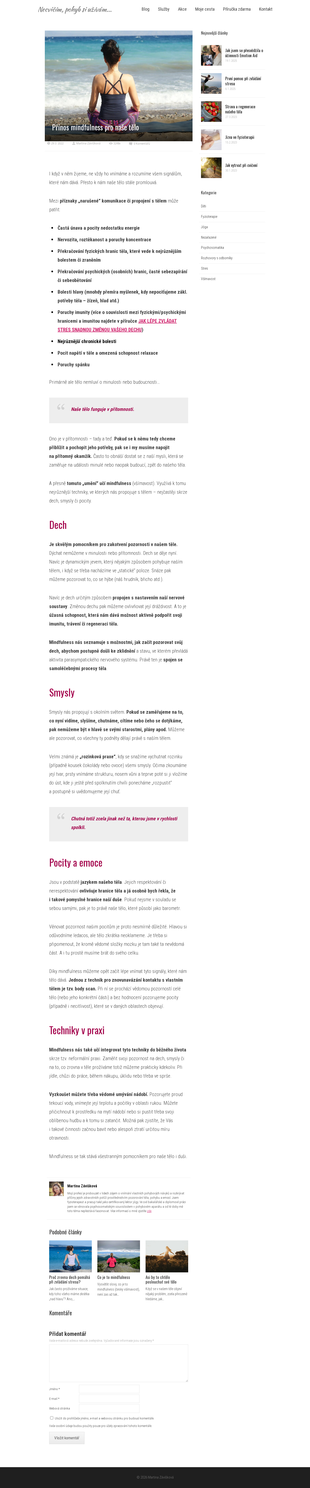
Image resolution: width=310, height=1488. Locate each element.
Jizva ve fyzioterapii (239, 137)
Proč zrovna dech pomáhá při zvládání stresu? (69, 1279)
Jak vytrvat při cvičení (241, 165)
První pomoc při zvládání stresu (243, 81)
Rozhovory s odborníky (216, 258)
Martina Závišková (88, 143)
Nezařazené (208, 237)
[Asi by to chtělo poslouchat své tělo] (167, 1256)
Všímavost (208, 279)
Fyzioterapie (209, 217)
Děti (203, 206)
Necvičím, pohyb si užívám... (75, 9)
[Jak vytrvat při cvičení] (211, 167)
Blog (145, 9)
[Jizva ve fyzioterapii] (211, 139)
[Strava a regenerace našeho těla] (211, 111)
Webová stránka (59, 1408)
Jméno (54, 1389)
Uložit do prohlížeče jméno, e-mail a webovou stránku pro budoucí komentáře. (104, 1418)
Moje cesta (205, 9)
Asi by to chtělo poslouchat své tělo (161, 1279)
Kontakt (265, 9)
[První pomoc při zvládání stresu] (211, 83)
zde (149, 1211)
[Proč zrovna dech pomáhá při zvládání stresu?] (70, 1256)
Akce (182, 9)
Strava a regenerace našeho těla (240, 109)
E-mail (54, 1399)
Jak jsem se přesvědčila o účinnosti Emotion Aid (244, 53)
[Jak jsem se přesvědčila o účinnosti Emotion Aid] (211, 55)
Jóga (204, 227)
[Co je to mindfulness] (118, 1256)
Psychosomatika (212, 248)
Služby (164, 9)
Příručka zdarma (237, 9)
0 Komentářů (142, 143)
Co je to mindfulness (113, 1277)
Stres (204, 268)
